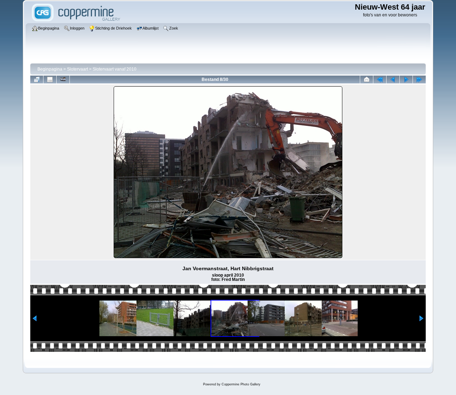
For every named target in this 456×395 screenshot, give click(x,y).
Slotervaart (77, 69)
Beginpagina (49, 69)
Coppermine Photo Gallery (241, 384)
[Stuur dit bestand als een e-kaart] (366, 79)
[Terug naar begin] (379, 79)
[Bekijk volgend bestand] (406, 79)
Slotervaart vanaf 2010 (114, 69)
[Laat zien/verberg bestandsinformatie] (49, 79)
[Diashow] (63, 79)
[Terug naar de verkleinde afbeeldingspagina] (36, 79)
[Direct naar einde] (419, 79)
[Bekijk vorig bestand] (393, 79)
